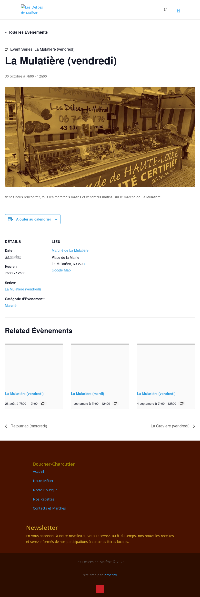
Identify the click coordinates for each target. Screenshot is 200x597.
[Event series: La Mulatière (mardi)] (115, 403)
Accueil (38, 471)
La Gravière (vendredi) (170, 426)
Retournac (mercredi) (28, 426)
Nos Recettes (43, 499)
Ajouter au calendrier (33, 219)
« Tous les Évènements (26, 32)
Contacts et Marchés (49, 508)
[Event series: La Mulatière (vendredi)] (43, 403)
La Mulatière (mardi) (87, 393)
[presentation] (34, 365)
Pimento (110, 575)
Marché (11, 305)
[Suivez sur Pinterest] (100, 589)
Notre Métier (43, 480)
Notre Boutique (45, 490)
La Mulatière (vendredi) (23, 289)
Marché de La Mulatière (70, 250)
